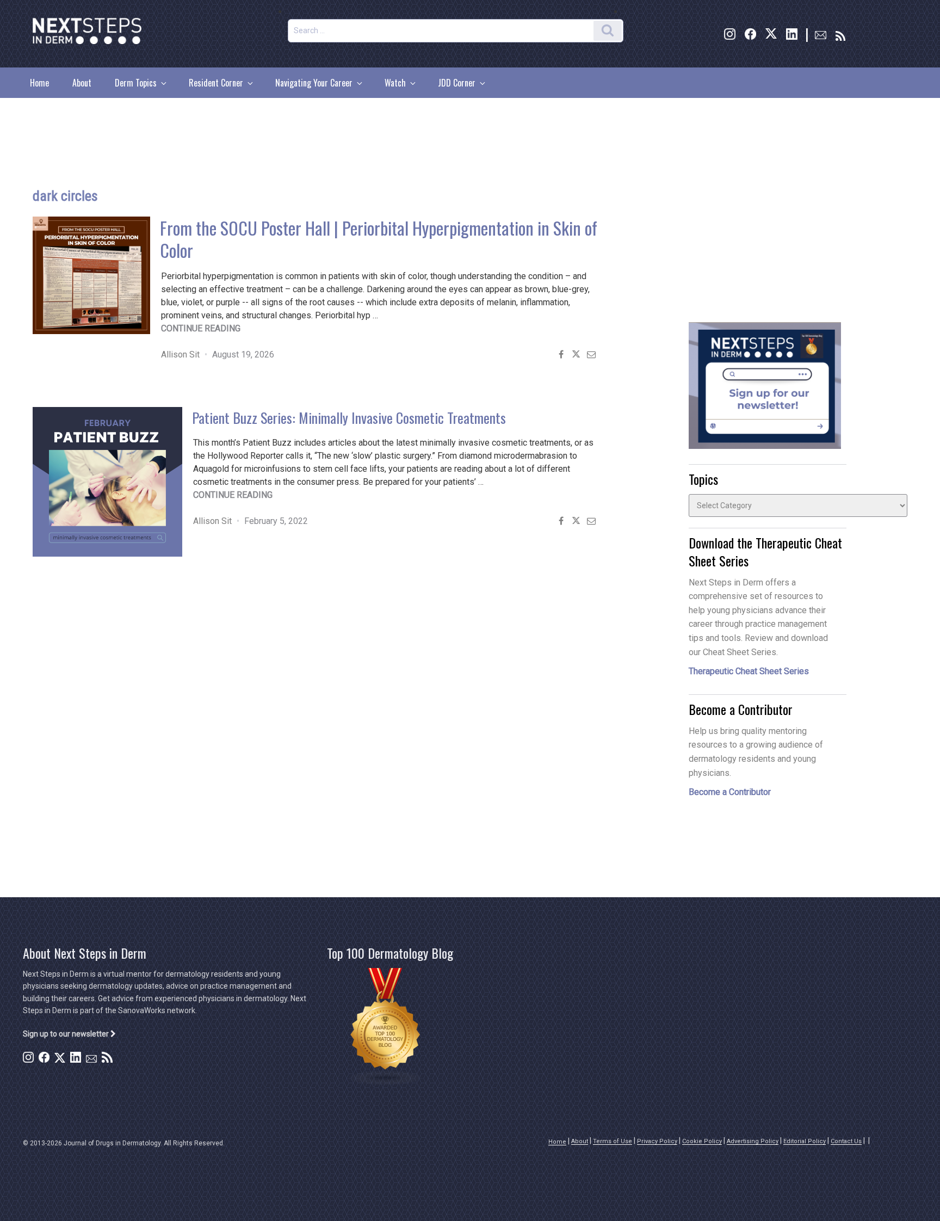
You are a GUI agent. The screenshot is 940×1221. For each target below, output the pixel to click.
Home (39, 82)
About (81, 82)
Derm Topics (136, 82)
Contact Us (846, 1141)
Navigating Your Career (313, 82)
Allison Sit (180, 354)
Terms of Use (612, 1141)
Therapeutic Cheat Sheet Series (749, 671)
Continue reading (200, 328)
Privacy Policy (657, 1141)
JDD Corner (456, 82)
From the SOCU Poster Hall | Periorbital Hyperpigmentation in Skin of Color (378, 239)
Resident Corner (216, 82)
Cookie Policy (702, 1141)
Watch (395, 82)
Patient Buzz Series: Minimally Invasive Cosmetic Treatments (349, 417)
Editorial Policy (804, 1141)
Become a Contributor (730, 792)
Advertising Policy (752, 1141)
